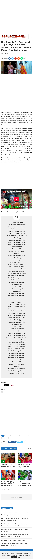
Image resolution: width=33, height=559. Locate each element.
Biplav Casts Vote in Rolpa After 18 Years (13, 540)
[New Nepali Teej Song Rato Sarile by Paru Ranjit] (25, 458)
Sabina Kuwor (5, 438)
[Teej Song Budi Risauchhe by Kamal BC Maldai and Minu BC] (25, 475)
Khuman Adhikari (24, 435)
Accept (13, 557)
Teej (3, 461)
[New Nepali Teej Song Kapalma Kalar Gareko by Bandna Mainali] (8, 475)
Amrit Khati (7, 435)
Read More (20, 557)
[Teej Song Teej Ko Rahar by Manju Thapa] (8, 458)
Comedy (20, 479)
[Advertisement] (16, 17)
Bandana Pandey (15, 435)
